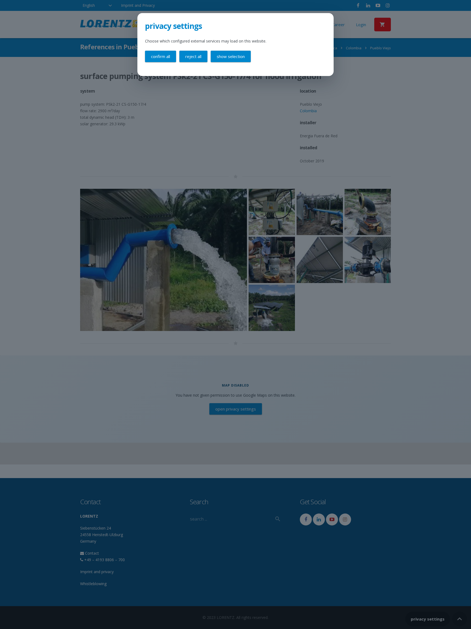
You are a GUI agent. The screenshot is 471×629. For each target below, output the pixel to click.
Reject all (193, 56)
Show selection (231, 56)
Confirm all (160, 56)
